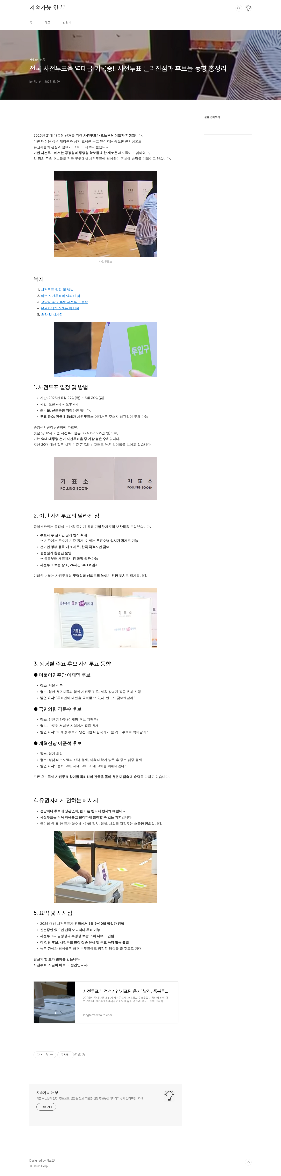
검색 (239, 8)
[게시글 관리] (51, 1055)
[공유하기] (46, 1055)
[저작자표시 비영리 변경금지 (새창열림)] (79, 1054)
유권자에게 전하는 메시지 (60, 308)
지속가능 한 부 (47, 8)
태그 (47, 22)
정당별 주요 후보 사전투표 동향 (64, 302)
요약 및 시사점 (52, 314)
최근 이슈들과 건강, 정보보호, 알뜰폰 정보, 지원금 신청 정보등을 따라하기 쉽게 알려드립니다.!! (89, 1098)
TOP (248, 1162)
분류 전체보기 (212, 117)
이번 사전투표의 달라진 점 (60, 296)
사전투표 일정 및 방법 (57, 289)
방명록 (67, 22)
